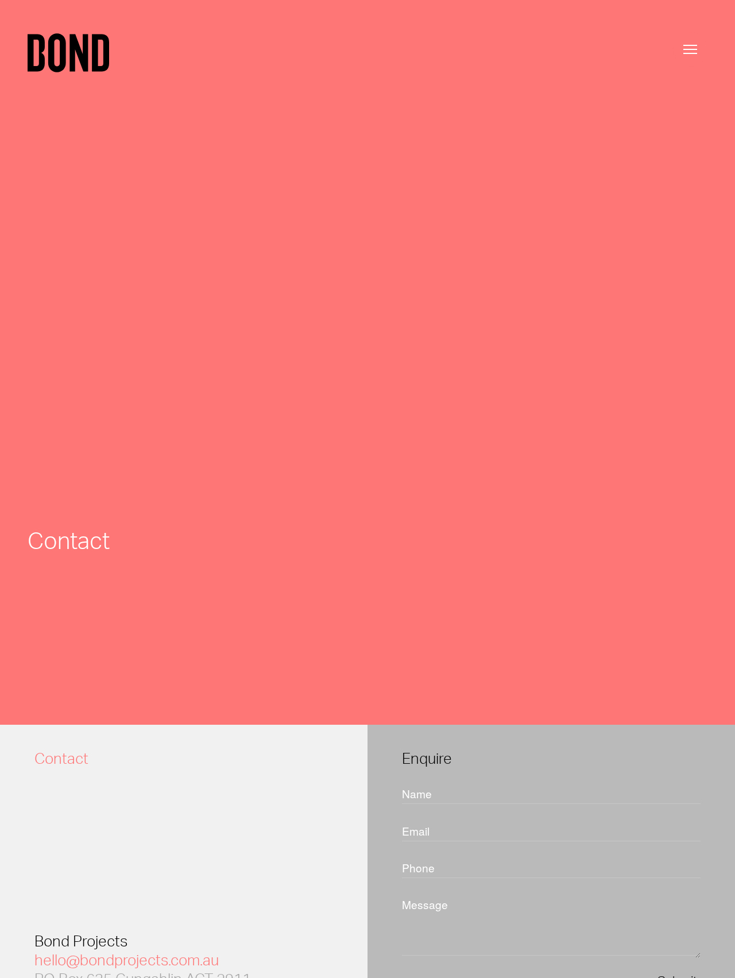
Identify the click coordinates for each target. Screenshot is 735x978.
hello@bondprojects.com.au (126, 959)
